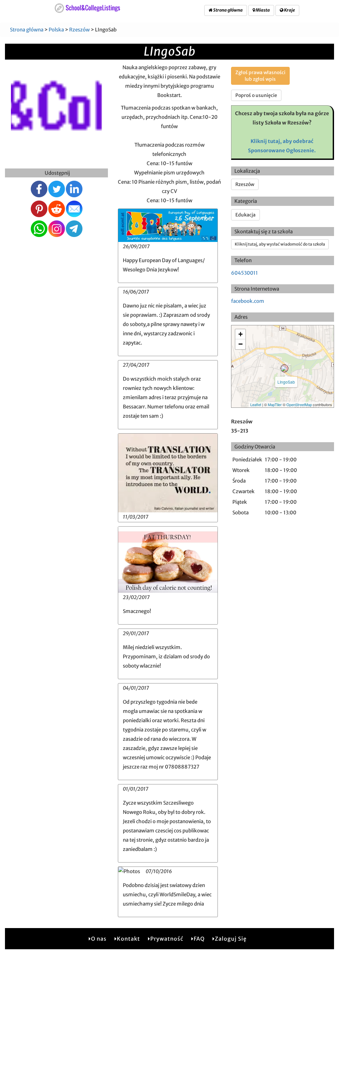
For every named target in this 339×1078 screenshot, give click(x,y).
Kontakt (128, 938)
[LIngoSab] (284, 368)
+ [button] (240, 334)
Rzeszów (79, 29)
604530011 (244, 273)
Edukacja (245, 215)
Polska (56, 29)
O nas (99, 938)
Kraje (289, 10)
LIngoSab (286, 382)
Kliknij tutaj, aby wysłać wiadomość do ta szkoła (280, 244)
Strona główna (228, 10)
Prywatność (166, 938)
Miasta (262, 10)
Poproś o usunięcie (256, 95)
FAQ (199, 938)
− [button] (240, 344)
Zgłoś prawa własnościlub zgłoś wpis (260, 76)
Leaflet (255, 404)
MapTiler (275, 404)
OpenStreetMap (299, 404)
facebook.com (247, 301)
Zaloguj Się (231, 938)
